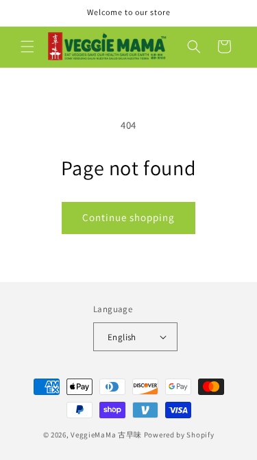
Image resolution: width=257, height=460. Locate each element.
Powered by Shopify (179, 434)
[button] (27, 46)
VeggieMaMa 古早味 (106, 434)
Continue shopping (128, 217)
